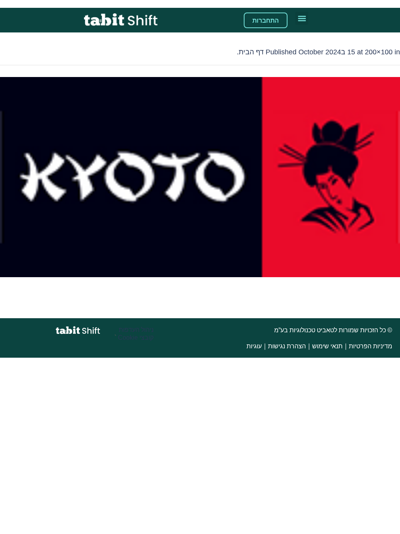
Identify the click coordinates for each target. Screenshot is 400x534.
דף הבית (251, 52)
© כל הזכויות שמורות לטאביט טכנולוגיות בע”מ (332, 330)
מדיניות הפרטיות (370, 346)
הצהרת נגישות (287, 346)
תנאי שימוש (327, 346)
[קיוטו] (200, 177)
